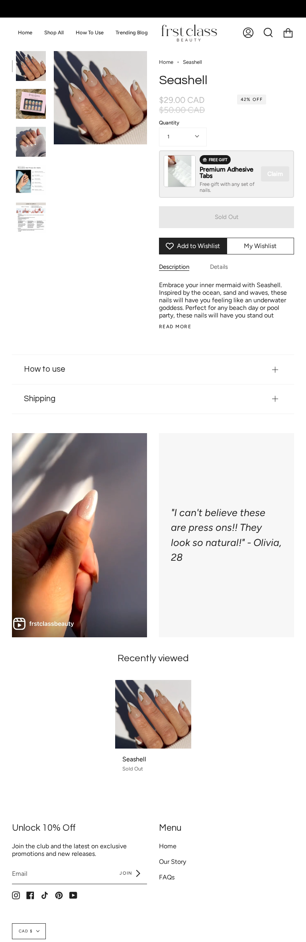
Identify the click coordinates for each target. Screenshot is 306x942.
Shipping (39, 398)
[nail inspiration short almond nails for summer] (31, 104)
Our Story (172, 861)
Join (127, 873)
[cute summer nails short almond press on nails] (31, 66)
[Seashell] (153, 714)
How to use (44, 369)
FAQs (167, 877)
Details (219, 266)
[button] (54, 32)
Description (174, 266)
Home (166, 62)
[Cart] (288, 32)
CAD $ (26, 931)
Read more (175, 326)
